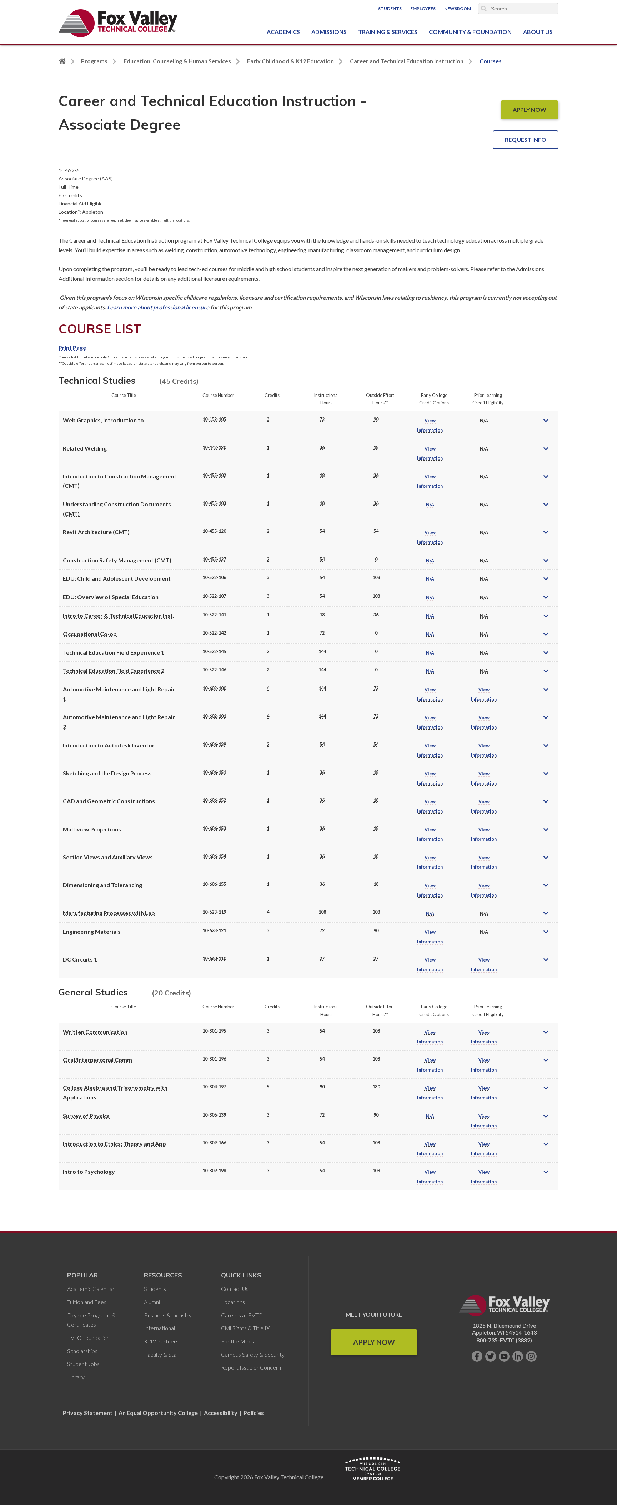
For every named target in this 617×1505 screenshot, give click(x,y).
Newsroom (457, 8)
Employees (423, 8)
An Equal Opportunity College (158, 1412)
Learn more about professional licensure (158, 307)
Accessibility (220, 1412)
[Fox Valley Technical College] (118, 23)
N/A (430, 504)
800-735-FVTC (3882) (504, 1340)
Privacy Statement (88, 1412)
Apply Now (374, 1342)
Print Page (72, 347)
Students (390, 8)
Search (484, 8)
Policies (254, 1412)
